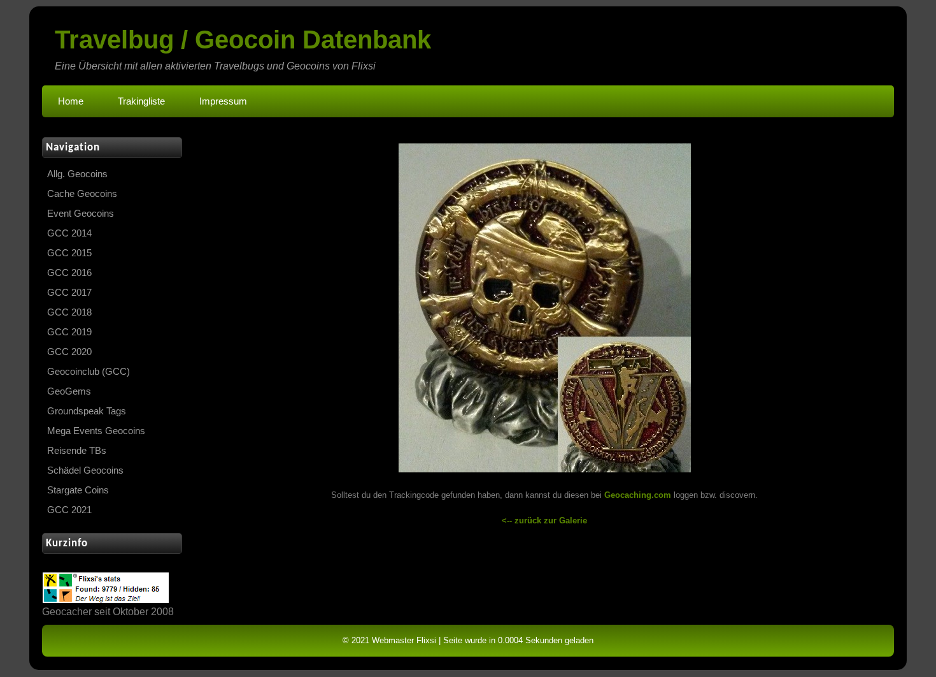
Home (70, 101)
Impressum (223, 101)
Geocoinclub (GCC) (88, 372)
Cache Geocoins (82, 194)
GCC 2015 (69, 253)
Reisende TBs (76, 451)
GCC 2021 (69, 510)
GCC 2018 (69, 312)
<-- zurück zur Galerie (544, 520)
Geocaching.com (637, 495)
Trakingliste (141, 101)
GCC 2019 (69, 332)
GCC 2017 (69, 293)
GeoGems (69, 391)
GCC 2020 (69, 352)
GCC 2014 (69, 233)
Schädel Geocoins (85, 470)
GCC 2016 (69, 273)
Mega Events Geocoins (96, 431)
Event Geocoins (80, 213)
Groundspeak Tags (86, 411)
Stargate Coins (78, 490)
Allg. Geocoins (77, 174)
